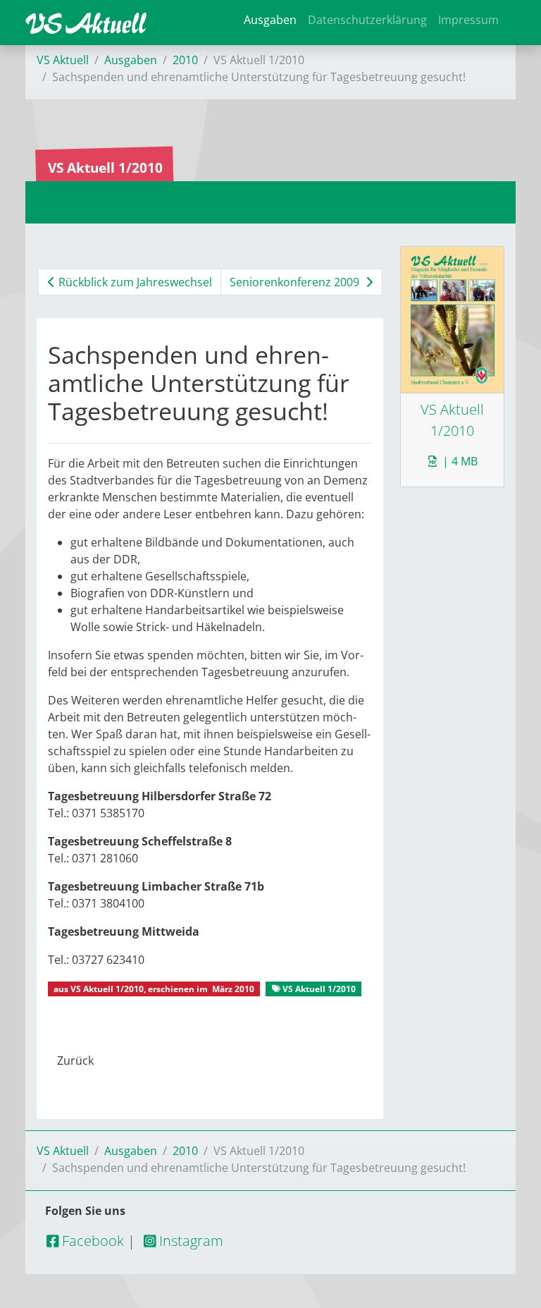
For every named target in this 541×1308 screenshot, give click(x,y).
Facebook (91, 1240)
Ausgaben (270, 19)
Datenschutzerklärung (367, 19)
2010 (185, 60)
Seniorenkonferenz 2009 (296, 282)
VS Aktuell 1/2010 (107, 989)
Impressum (468, 19)
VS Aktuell (63, 60)
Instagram (189, 1240)
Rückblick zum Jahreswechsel (134, 282)
